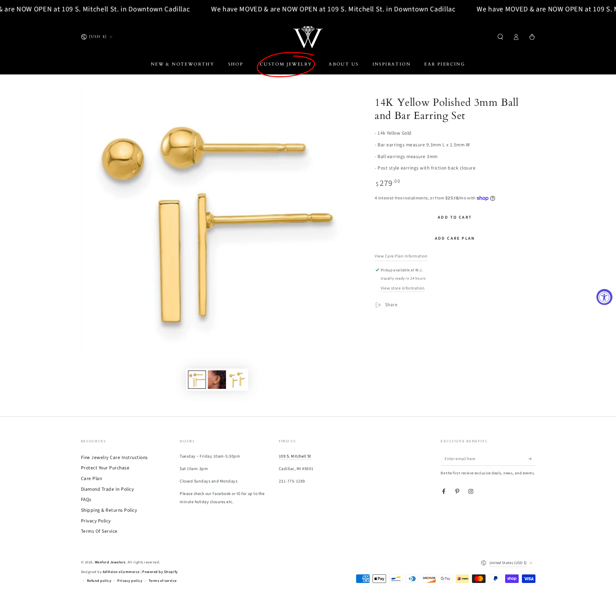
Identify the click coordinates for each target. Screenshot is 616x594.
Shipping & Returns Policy (109, 510)
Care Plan (91, 478)
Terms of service (163, 580)
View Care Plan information (401, 256)
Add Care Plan (455, 238)
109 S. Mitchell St (295, 456)
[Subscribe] (531, 458)
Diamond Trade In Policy (107, 489)
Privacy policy (129, 580)
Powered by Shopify (160, 571)
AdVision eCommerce (121, 571)
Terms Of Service (99, 531)
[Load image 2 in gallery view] (217, 379)
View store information (403, 288)
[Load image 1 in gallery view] (197, 379)
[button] (500, 36)
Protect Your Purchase (105, 467)
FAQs (86, 499)
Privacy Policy (96, 520)
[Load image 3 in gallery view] (237, 379)
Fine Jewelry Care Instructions (114, 457)
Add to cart (455, 217)
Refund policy (99, 580)
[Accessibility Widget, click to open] (604, 297)
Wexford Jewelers (110, 562)
